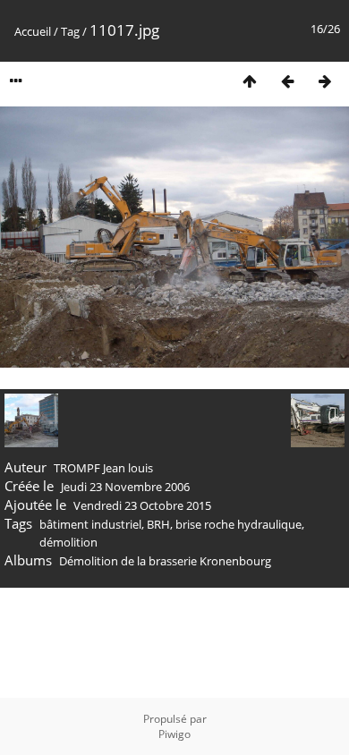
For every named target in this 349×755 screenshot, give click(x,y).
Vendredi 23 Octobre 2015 (142, 505)
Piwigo (174, 734)
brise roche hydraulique (238, 524)
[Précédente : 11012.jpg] (287, 81)
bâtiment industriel (90, 524)
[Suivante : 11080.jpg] (325, 81)
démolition (68, 542)
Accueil (32, 31)
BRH (158, 524)
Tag (70, 31)
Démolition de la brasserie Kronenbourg (165, 561)
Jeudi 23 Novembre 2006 (125, 487)
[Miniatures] (249, 81)
